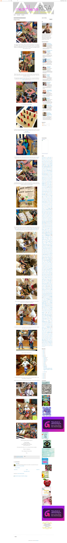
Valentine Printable (44, 332)
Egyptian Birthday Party (49, 213)
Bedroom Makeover (45, 168)
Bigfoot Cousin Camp (46, 171)
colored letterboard (49, 185)
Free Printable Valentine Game (47, 368)
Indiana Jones (43, 255)
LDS (44, 260)
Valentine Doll (49, 331)
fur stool (43, 231)
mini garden (48, 274)
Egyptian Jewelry (49, 215)
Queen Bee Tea (46, 297)
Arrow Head (44, 163)
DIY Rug (46, 205)
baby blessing (47, 164)
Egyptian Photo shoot (49, 216)
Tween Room (49, 329)
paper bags (50, 283)
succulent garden (44, 313)
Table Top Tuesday (47, 315)
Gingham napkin (48, 232)
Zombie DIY (46, 345)
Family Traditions (44, 222)
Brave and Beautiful (48, 98)
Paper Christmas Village (45, 284)
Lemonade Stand (44, 262)
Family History (44, 221)
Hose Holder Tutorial (47, 249)
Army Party (48, 162)
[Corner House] (48, 456)
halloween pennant (44, 241)
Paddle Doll (43, 282)
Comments (44, 125)
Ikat (43, 253)
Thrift (49, 322)
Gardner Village (47, 231)
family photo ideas (49, 221)
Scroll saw (46, 305)
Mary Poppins (43, 270)
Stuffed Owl (49, 312)
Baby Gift (51, 164)
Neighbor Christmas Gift (48, 277)
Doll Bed (48, 207)
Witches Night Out (49, 339)
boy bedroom (48, 176)
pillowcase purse (45, 290)
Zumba (43, 346)
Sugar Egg (49, 313)
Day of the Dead (49, 193)
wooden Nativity (45, 341)
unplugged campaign (44, 330)
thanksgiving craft (49, 321)
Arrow (51, 162)
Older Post (37, 469)
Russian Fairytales (44, 304)
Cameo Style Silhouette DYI (49, 179)
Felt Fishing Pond (49, 223)
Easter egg (48, 210)
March (44, 364)
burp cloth (43, 179)
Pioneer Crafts (43, 291)
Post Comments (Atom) (21, 473)
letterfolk (43, 263)
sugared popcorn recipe (45, 314)
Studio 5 (43, 312)
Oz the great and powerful (47, 281)
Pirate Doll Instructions (49, 293)
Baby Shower (44, 165)
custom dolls (49, 190)
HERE (31, 104)
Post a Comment (17, 467)
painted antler (49, 282)
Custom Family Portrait (45, 191)
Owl (42, 281)
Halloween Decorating (45, 237)
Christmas (43, 183)
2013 (43, 374)
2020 (43, 350)
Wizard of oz (43, 340)
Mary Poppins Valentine (49, 82)
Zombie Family (50, 345)
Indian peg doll (49, 254)
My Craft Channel (44, 276)
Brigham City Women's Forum (45, 178)
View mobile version (27, 471)
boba (45, 172)
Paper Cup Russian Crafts (46, 285)
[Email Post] (24, 456)
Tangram (50, 316)
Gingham (43, 232)
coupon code (49, 186)
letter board (49, 262)
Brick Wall (50, 177)
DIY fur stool (43, 200)
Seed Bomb (49, 306)
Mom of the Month (45, 275)
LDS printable (49, 261)
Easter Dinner (43, 210)
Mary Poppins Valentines (49, 270)
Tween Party (43, 329)
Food (43, 227)
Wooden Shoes (50, 341)
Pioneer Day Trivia (44, 292)
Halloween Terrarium (48, 242)
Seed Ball (46, 306)
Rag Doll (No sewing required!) (49, 44)
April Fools (46, 161)
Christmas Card (49, 183)
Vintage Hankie (47, 334)
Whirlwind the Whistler (48, 338)
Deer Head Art (49, 194)
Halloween (47, 235)
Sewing (51, 307)
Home (27, 469)
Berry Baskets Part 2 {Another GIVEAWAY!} (49, 51)
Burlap (51, 178)
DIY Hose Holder (49, 202)
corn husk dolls (44, 186)
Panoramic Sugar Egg (45, 283)
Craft (50, 187)
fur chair (51, 230)
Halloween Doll (49, 238)
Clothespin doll (44, 185)
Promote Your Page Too (45, 153)
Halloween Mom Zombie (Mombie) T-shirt (49, 91)
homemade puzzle (50, 247)
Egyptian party (44, 216)
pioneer (50, 290)
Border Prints (44, 175)
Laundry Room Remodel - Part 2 (49, 105)
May (44, 363)
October (45, 358)
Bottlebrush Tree (49, 175)
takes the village (46, 316)
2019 (43, 351)
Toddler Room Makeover (47, 323)
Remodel (51, 300)
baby (43, 164)
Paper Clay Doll (50, 284)
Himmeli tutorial (44, 245)
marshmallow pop (49, 269)
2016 (43, 355)
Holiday (48, 245)
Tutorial (48, 327)
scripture (43, 305)
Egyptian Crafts (45, 214)
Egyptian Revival (45, 217)
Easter (49, 208)
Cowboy (47, 187)
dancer (45, 193)
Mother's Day (50, 275)
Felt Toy (43, 224)
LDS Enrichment (48, 260)
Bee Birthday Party (47, 169)
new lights (43, 278)
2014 (43, 373)
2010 (43, 378)
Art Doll (48, 163)
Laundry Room (48, 259)
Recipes (49, 299)
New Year (47, 278)
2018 (43, 352)
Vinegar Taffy (43, 333)
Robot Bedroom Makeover (49, 59)
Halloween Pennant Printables (48, 75)
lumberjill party (47, 267)
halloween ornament (48, 240)
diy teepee (46, 206)
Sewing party (45, 308)
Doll (45, 207)
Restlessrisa (43, 139)
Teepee (48, 319)
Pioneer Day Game (49, 291)
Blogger (37, 540)
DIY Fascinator (47, 198)
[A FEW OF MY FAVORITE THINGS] (45, 438)
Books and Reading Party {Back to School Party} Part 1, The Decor (49, 114)
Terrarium (49, 320)
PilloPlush (48, 289)
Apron (50, 161)
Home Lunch (46, 246)
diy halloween (48, 200)
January (45, 371)
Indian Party (44, 254)
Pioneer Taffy (43, 293)
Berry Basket (48, 170)
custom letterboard (47, 192)
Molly (51, 274)
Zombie (43, 345)
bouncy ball (43, 176)
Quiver (49, 297)
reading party (47, 298)
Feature (45, 223)
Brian (17, 463)
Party (47, 286)
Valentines (49, 332)
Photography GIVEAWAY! (49, 67)
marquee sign (46, 268)
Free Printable (47, 228)
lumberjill (43, 267)
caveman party (44, 182)
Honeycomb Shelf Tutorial (46, 248)
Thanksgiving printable (44, 322)
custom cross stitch (44, 190)
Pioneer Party (49, 292)
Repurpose (44, 301)
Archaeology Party (44, 162)
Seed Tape (47, 307)
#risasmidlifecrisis (44, 157)
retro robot (49, 301)
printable (50, 296)
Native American (49, 276)
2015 (43, 356)
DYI (46, 208)
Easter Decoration (48, 209)
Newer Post (15, 469)
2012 (43, 375)
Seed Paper (43, 307)
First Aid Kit (48, 224)
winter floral (43, 339)
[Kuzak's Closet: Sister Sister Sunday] (53, 431)
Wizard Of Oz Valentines (49, 340)
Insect (45, 256)
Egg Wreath (44, 213)
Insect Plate (49, 256)
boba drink (48, 172)
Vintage (48, 333)
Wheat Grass (44, 337)
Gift (50, 231)
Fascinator (48, 222)
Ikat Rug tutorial (47, 253)
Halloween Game (44, 239)
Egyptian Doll (49, 214)
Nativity (43, 277)
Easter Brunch (43, 209)
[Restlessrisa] (45, 152)
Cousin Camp (43, 187)
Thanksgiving (44, 321)
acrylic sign (49, 157)
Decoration (43, 194)
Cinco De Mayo (49, 184)
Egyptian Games (44, 215)
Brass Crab (47, 177)
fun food (48, 230)
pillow (51, 289)
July (44, 362)
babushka (51, 163)
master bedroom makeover (47, 271)
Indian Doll (51, 253)
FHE (45, 224)
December (45, 357)
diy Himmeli (48, 201)
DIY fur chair (50, 199)
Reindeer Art (47, 300)
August (45, 361)
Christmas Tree (44, 184)
